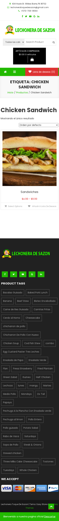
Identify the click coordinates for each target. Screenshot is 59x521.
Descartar (50, 516)
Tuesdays (8, 470)
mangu (34, 385)
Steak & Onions (32, 444)
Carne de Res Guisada (15, 309)
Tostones (48, 461)
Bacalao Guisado (12, 292)
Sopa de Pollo (10, 444)
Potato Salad (30, 427)
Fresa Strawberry (22, 368)
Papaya (7, 402)
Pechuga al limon (13, 419)
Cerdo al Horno (11, 317)
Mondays (26, 394)
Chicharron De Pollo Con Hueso (21, 334)
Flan (5, 368)
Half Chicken (43, 377)
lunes (21, 385)
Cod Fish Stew (32, 343)
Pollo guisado (10, 427)
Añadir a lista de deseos (44, 206)
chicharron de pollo (14, 326)
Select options (15, 206)
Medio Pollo (9, 394)
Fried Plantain (45, 368)
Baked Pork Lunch (38, 292)
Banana (7, 301)
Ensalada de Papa (13, 360)
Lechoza (8, 385)
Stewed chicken (12, 453)
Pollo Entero (35, 419)
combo (50, 343)
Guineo (26, 377)
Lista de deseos (43, 72)
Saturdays (30, 436)
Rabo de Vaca (11, 436)
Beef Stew (23, 301)
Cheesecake (33, 317)
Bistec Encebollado (45, 301)
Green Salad (10, 377)
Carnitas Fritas (42, 309)
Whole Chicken (28, 470)
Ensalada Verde (37, 360)
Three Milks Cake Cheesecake (20, 461)
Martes (47, 385)
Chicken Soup (11, 343)
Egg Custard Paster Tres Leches (21, 351)
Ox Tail (41, 394)
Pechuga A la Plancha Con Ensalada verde (27, 410)
